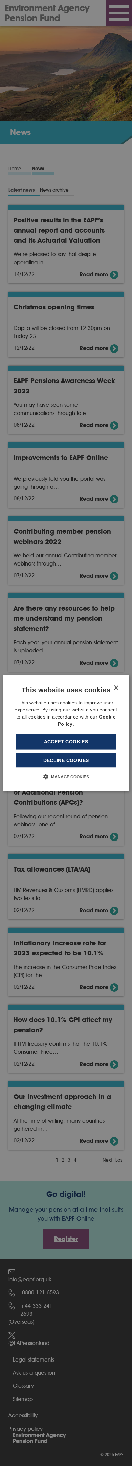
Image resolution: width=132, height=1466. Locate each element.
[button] (66, 776)
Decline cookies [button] (66, 760)
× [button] (115, 688)
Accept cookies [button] (66, 741)
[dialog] (66, 733)
